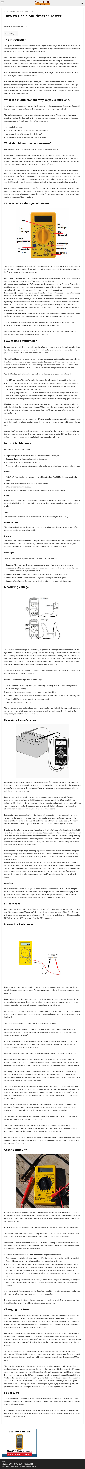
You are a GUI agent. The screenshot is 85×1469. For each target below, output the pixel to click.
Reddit (31, 1463)
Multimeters (12, 11)
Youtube (10, 1463)
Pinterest (25, 1463)
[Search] (81, 3)
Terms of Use (5, 1466)
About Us (28, 1466)
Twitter (15, 1463)
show (15, 34)
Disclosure (22, 1466)
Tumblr (20, 1463)
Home (6, 11)
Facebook (4, 1463)
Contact (34, 1466)
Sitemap (4, 1462)
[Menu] (2, 3)
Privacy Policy (14, 1466)
